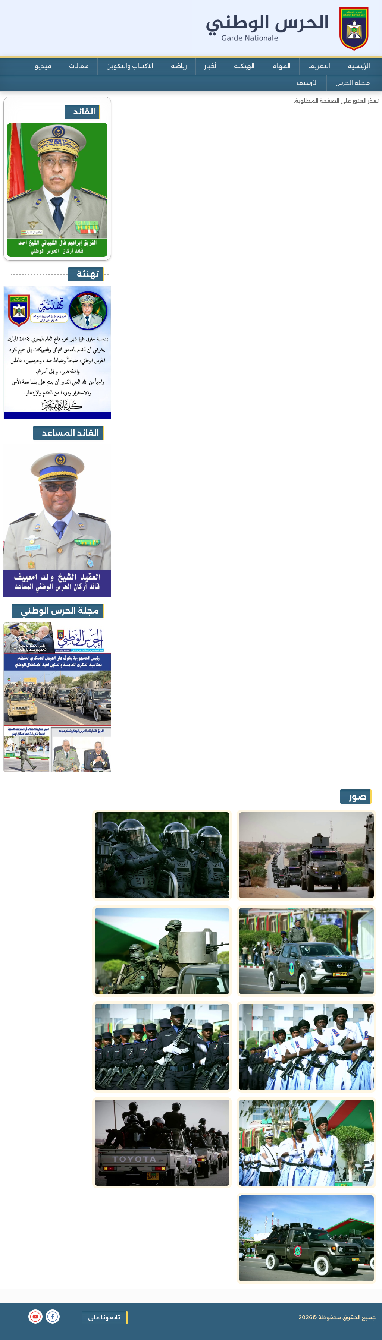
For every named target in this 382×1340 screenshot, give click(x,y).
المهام (281, 66)
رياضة (179, 66)
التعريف (319, 66)
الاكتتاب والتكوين (129, 66)
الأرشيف (307, 82)
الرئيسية (359, 66)
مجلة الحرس (352, 82)
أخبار (210, 66)
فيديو (43, 66)
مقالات (79, 66)
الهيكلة (244, 66)
